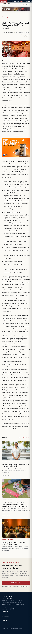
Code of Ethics (11, 630)
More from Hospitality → (24, 437)
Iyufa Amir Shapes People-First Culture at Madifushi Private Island (15, 465)
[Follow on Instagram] (10, 608)
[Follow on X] (6, 608)
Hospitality (5, 17)
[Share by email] (25, 35)
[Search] (26, 4)
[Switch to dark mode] (23, 4)
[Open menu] (29, 4)
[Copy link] (29, 35)
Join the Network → (16, 582)
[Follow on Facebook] (3, 608)
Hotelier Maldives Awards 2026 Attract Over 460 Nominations (14, 543)
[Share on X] (22, 35)
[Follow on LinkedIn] (13, 608)
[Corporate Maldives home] (6, 4)
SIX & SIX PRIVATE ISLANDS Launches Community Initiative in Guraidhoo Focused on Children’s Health (15, 504)
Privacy (4, 630)
